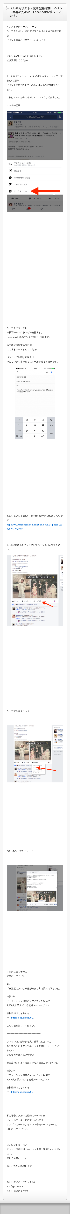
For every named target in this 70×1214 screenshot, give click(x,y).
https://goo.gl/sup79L (22, 1017)
